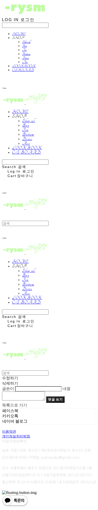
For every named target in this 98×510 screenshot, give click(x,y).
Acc (25, 62)
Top (24, 50)
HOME (19, 34)
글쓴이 (8, 388)
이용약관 (9, 431)
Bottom (26, 54)
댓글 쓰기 (55, 399)
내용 (67, 388)
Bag (24, 46)
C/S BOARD (23, 70)
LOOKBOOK (24, 66)
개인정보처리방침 (16, 436)
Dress (25, 58)
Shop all (26, 42)
